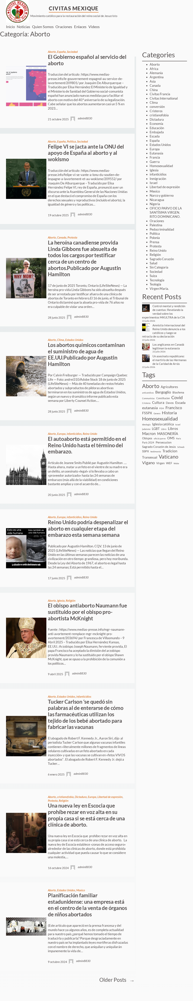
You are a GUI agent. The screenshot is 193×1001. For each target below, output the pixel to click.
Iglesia (61, 600)
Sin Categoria (159, 267)
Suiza (153, 276)
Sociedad (72, 51)
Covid (177, 397)
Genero (157, 413)
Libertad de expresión (110, 796)
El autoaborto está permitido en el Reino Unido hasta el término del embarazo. (87, 445)
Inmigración (158, 179)
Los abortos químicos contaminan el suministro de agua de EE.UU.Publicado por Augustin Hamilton (86, 354)
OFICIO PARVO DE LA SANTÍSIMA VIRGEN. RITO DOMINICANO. (166, 212)
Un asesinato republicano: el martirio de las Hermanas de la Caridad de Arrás (169, 359)
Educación (157, 128)
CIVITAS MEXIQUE (74, 8)
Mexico (80, 890)
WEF (169, 463)
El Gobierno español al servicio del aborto (87, 60)
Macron (149, 433)
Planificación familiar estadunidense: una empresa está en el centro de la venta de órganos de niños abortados (87, 904)
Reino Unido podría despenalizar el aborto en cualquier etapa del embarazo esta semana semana (88, 528)
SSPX (145, 451)
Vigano (148, 462)
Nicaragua (157, 200)
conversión (157, 107)
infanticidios (74, 433)
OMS (171, 438)
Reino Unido (90, 433)
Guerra (155, 162)
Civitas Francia (160, 94)
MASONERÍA (167, 433)
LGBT (156, 429)
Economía (156, 124)
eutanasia (150, 408)
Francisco (173, 407)
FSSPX (147, 413)
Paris (178, 438)
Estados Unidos (74, 339)
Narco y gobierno (162, 195)
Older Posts (117, 979)
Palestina (156, 225)
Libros (173, 428)
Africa (154, 69)
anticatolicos (148, 392)
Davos (170, 402)
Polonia (155, 238)
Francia (155, 157)
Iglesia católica (163, 424)
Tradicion (169, 451)
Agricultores (169, 387)
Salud (153, 263)
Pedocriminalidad (162, 229)
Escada (155, 136)
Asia (153, 81)
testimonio (155, 451)
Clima (60, 339)
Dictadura (81, 796)
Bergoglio (163, 392)
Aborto (52, 51)
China (154, 90)
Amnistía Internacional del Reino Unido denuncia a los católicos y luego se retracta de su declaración (163, 331)
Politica (71, 141)
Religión (70, 600)
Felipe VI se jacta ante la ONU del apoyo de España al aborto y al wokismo (86, 152)
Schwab (180, 447)
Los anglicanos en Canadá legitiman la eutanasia (168, 346)
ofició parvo (160, 438)
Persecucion (164, 442)
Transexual (149, 457)
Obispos (147, 438)
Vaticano (168, 456)
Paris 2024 (148, 442)
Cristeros (156, 111)
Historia (169, 412)
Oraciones (157, 221)
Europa (61, 433)
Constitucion (163, 398)
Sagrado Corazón (162, 259)
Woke (176, 463)
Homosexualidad (161, 166)
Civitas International (164, 98)
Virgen (160, 463)
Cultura (158, 402)
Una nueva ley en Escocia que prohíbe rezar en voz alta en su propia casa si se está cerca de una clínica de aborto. (86, 815)
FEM (161, 408)
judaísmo (146, 429)
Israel (153, 183)
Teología (155, 284)
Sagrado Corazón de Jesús (159, 446)
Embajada (157, 132)
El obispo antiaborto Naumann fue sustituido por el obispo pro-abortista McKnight (87, 611)
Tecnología (157, 280)
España (61, 51)
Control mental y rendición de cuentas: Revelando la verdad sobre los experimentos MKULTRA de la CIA (163, 311)
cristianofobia (65, 796)
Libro (163, 429)
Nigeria (155, 204)
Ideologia (146, 424)
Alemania (156, 73)
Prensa (154, 242)
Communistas (148, 398)
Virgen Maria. (159, 289)
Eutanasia (156, 153)
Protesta (72, 237)
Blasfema (178, 392)
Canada (61, 237)
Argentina (157, 77)
